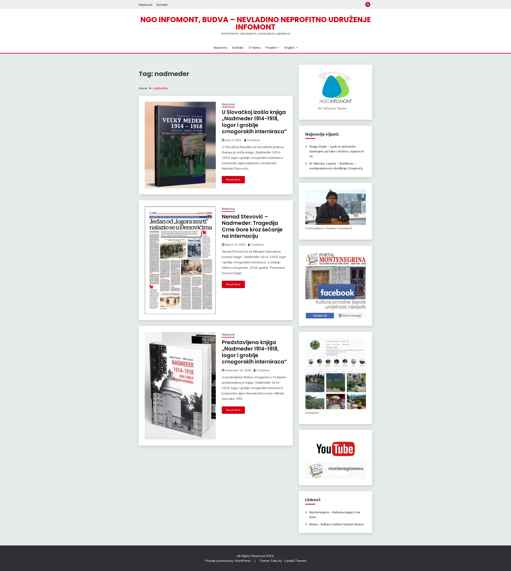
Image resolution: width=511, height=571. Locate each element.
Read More (233, 179)
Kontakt (162, 5)
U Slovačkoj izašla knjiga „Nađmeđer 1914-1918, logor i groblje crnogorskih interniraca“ (254, 122)
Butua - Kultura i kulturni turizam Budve (336, 524)
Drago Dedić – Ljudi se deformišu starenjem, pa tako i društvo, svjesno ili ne (336, 151)
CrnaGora (253, 140)
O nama (254, 47)
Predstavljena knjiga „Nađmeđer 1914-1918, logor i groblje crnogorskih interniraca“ (254, 352)
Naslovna (145, 5)
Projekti (270, 47)
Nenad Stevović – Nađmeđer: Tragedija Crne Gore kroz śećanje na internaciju (252, 226)
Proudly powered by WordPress (228, 561)
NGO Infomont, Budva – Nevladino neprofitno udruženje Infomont (255, 23)
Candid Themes (295, 561)
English (289, 47)
